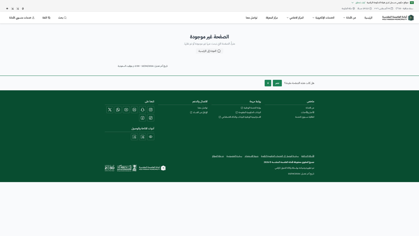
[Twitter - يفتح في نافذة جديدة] (109, 109)
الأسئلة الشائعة (307, 156)
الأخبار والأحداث (307, 112)
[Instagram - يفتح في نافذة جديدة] (150, 109)
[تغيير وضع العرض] (150, 136)
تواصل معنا (203, 107)
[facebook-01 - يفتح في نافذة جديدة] (142, 117)
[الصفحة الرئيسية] (152, 168)
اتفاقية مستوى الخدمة (304, 117)
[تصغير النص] (134, 136)
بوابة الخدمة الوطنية (252, 107)
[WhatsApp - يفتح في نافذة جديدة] (118, 109)
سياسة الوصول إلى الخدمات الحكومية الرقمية (280, 156)
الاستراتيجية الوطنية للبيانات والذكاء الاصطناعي (241, 117)
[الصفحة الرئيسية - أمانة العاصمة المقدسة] (398, 18)
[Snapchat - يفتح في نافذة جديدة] (142, 109)
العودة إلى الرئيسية (207, 51)
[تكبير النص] (142, 136)
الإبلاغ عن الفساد (200, 112)
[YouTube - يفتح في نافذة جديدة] (126, 109)
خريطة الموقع (218, 156)
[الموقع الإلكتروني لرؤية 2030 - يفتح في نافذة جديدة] (109, 168)
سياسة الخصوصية (234, 156)
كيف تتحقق (360, 2)
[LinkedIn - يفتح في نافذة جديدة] (134, 109)
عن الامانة (310, 107)
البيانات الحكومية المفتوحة (249, 112)
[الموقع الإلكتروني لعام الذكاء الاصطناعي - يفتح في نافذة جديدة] (127, 168)
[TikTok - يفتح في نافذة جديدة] (150, 117)
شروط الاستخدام (251, 156)
